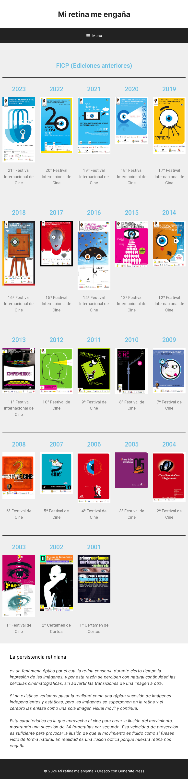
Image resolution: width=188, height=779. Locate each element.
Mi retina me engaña (94, 14)
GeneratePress (131, 771)
